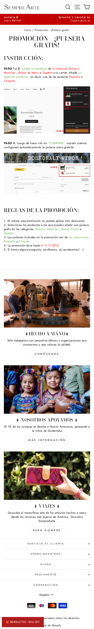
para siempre (47, 530)
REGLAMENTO (46, 574)
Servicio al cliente (46, 543)
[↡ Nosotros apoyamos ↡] (47, 389)
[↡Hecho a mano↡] (47, 303)
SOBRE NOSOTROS (46, 554)
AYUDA (45, 564)
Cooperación (46, 585)
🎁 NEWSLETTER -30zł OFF (23, 622)
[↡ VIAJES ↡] (47, 475)
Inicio (27, 30)
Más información (47, 440)
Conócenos (47, 354)
